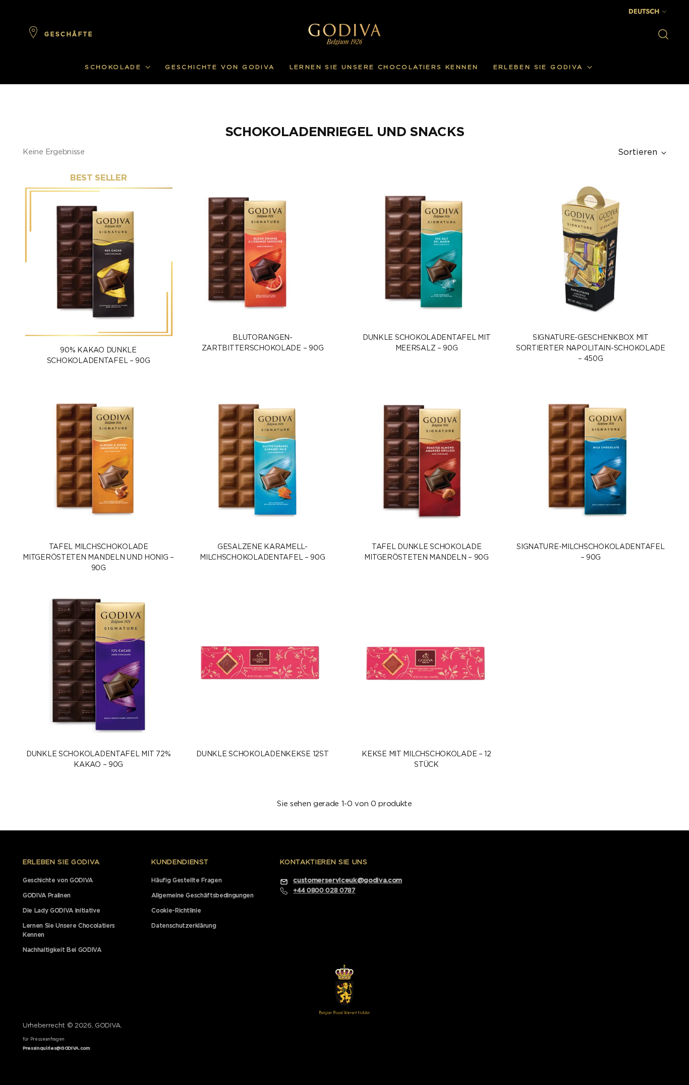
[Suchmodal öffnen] (663, 34)
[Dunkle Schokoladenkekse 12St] (262, 665)
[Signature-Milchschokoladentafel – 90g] (590, 458)
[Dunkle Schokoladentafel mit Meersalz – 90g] (426, 249)
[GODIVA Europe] (344, 34)
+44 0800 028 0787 (324, 890)
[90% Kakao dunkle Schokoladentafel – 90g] (98, 261)
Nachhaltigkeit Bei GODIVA (62, 950)
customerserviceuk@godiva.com (347, 880)
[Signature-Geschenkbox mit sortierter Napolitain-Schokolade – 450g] (590, 249)
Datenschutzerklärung (183, 926)
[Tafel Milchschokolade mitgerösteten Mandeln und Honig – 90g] (98, 458)
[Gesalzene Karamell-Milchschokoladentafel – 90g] (262, 458)
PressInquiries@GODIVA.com (56, 1048)
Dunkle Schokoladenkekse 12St (262, 754)
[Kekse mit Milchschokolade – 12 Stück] (426, 665)
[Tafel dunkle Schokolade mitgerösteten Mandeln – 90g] (426, 458)
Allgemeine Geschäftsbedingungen (202, 895)
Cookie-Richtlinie (176, 911)
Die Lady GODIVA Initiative (61, 911)
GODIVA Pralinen (47, 895)
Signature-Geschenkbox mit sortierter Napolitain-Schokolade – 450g (590, 348)
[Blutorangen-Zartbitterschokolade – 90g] (262, 249)
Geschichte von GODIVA (58, 880)
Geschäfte (69, 34)
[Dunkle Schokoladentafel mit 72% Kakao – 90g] (98, 665)
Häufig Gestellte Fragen (186, 880)
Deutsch (643, 11)
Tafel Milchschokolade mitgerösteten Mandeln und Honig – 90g (98, 558)
